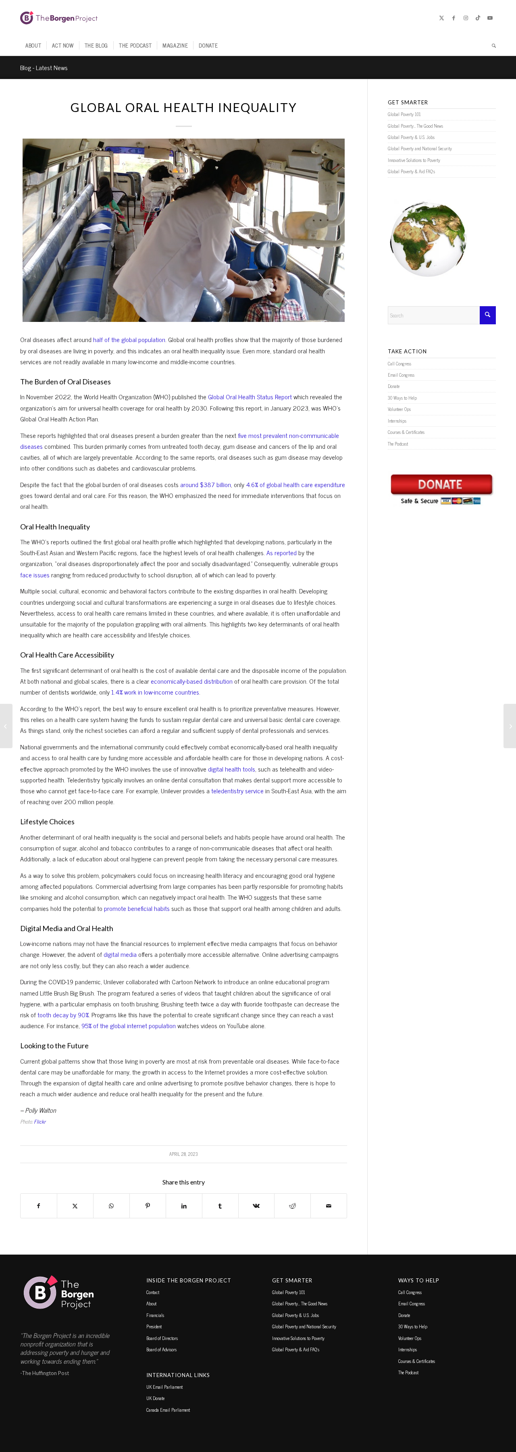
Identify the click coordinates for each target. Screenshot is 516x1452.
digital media (120, 954)
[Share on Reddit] (292, 1206)
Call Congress (399, 363)
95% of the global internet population (128, 1025)
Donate (393, 386)
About (151, 1303)
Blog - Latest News (44, 67)
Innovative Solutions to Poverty (414, 160)
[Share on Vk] (257, 1206)
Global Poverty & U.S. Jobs (411, 137)
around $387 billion (205, 484)
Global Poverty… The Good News (415, 125)
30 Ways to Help (402, 397)
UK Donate (155, 1398)
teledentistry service (237, 790)
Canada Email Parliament (168, 1409)
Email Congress (401, 374)
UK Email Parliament (164, 1386)
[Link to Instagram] (466, 18)
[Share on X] (75, 1206)
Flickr (40, 1121)
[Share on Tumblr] (220, 1206)
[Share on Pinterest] (148, 1206)
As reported (281, 552)
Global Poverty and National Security (420, 148)
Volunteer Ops (399, 409)
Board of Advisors (161, 1349)
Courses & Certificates (406, 432)
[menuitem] (33, 45)
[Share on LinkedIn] (184, 1206)
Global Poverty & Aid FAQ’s (411, 171)
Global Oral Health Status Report (250, 396)
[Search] (491, 45)
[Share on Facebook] (39, 1206)
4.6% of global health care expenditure (295, 484)
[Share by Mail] (329, 1206)
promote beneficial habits (137, 908)
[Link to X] (441, 18)
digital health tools (231, 768)
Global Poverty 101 (404, 114)
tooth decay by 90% (63, 1014)
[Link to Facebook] (453, 18)
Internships (397, 420)
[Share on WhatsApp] (111, 1206)
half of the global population (129, 339)
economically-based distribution (192, 681)
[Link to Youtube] (490, 18)
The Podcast (398, 443)
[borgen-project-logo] (59, 17)
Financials (155, 1315)
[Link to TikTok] (478, 18)
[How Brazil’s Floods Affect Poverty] (6, 726)
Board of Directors (162, 1338)
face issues (35, 574)
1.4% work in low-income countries (155, 692)
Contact (152, 1292)
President (154, 1326)
